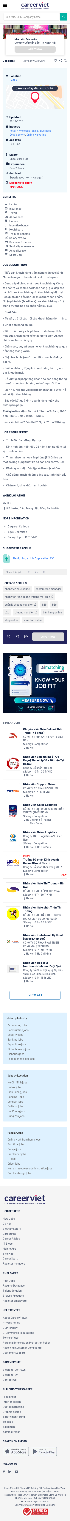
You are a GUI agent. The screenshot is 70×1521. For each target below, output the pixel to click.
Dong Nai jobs (15, 1096)
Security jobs (15, 1034)
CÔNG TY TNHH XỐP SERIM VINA (41, 891)
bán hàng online (52, 612)
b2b (44, 604)
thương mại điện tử (26, 612)
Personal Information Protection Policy (26, 1342)
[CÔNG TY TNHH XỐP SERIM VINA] (13, 890)
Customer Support (14, 1352)
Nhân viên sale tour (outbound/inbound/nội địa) (42, 964)
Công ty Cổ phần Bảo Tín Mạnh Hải (35, 42)
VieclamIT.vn (10, 1374)
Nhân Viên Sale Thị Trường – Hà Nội (43, 885)
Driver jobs (13, 1163)
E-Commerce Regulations (18, 1332)
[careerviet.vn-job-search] (16, 1451)
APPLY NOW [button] (35, 49)
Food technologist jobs (21, 1058)
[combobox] (32, 17)
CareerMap (9, 1233)
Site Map (8, 1253)
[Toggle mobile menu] (5, 5)
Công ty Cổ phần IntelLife (37, 767)
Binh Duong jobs (17, 1092)
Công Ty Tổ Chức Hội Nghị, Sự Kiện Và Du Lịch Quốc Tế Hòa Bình (43, 972)
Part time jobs (15, 1144)
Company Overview (34, 60)
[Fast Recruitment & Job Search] (35, 5)
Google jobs (14, 1149)
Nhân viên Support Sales (39, 784)
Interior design (12, 1401)
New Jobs (9, 1218)
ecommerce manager (48, 588)
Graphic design (12, 1411)
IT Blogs (8, 1243)
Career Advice (11, 1238)
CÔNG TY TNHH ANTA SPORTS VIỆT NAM (43, 738)
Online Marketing (36, 134)
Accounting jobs (17, 1025)
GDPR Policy (10, 1327)
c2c (7, 612)
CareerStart (10, 1258)
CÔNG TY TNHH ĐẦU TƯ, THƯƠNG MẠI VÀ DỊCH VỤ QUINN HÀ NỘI (42, 916)
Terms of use (10, 1337)
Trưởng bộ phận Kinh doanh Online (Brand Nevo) (41, 861)
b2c (54, 604)
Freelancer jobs (16, 1154)
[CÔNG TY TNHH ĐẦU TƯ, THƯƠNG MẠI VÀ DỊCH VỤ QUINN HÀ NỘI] (13, 914)
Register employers (15, 1300)
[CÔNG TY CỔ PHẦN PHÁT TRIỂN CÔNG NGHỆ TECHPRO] (13, 941)
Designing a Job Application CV (33, 558)
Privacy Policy (11, 1322)
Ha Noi (13, 80)
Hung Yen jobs (15, 1116)
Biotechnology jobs (18, 1049)
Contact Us (9, 1379)
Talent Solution (12, 1290)
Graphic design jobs (19, 1173)
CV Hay (7, 1223)
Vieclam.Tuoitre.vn (14, 1369)
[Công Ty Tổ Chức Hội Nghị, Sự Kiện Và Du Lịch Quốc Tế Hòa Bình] (13, 969)
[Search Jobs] (63, 17)
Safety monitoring (14, 1416)
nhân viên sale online (17, 588)
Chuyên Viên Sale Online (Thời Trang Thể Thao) (42, 730)
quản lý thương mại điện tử (20, 604)
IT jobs (11, 1158)
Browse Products (13, 1295)
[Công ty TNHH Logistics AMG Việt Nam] (13, 838)
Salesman (9, 1426)
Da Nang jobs (15, 1106)
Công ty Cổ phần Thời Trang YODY (42, 867)
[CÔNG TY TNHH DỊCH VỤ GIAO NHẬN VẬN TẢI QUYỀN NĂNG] (13, 811)
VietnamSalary (12, 1228)
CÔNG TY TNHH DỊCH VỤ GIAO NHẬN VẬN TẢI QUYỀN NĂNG (43, 810)
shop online (11, 620)
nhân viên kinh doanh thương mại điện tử (29, 596)
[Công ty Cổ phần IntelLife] (13, 763)
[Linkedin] (9, 1472)
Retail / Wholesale (20, 130)
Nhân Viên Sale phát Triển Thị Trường (42, 909)
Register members (14, 1263)
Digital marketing (13, 1406)
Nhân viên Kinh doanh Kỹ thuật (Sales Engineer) (43, 936)
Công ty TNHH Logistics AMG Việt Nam (42, 837)
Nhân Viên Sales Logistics (40, 804)
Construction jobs (18, 1030)
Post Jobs (9, 1280)
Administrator (11, 1431)
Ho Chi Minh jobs (17, 1082)
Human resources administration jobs (29, 1168)
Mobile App (9, 1248)
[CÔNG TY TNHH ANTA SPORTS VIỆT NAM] (13, 735)
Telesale (8, 1421)
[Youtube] (16, 1472)
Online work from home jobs (24, 1139)
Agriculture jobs (16, 1044)
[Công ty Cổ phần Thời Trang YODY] (13, 862)
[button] (55, 60)
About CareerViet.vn (15, 1317)
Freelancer (9, 1396)
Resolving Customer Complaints (22, 1347)
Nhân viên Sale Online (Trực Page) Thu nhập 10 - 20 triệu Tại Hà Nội (43, 760)
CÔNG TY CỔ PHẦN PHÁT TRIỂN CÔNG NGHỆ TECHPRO (41, 944)
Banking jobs (15, 1039)
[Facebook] (4, 1472)
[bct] (35, 1511)
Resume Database (14, 1285)
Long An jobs (15, 1101)
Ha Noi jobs (14, 1087)
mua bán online (33, 620)
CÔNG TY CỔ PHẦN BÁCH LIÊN (40, 788)
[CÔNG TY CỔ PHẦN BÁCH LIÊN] (13, 790)
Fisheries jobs (15, 1053)
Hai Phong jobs (16, 1111)
